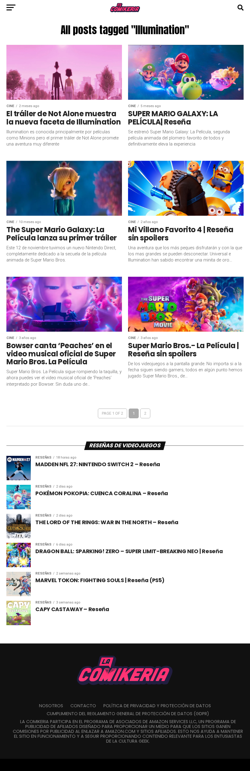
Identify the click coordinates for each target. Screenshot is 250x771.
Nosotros (51, 706)
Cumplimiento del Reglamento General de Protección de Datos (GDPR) (128, 714)
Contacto (83, 706)
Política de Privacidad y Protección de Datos (157, 706)
